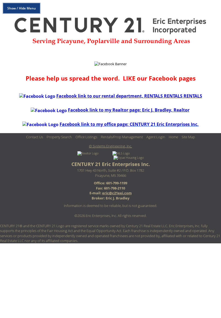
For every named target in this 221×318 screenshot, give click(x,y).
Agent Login (155, 136)
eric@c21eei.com (117, 193)
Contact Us (34, 136)
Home (173, 136)
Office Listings (86, 136)
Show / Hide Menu (21, 8)
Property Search (59, 136)
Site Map (188, 136)
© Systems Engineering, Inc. (110, 146)
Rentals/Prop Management (122, 136)
